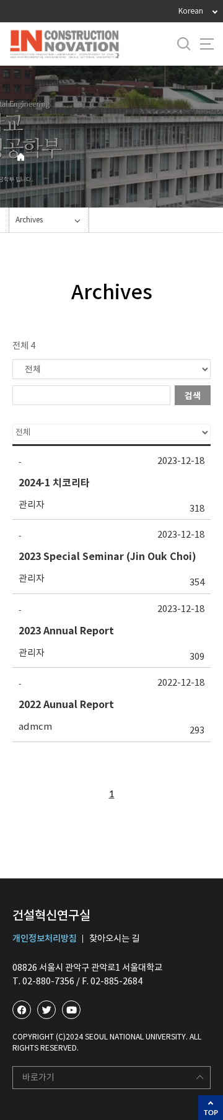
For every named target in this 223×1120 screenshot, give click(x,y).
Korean (190, 10)
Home (20, 157)
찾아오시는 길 (114, 938)
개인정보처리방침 (44, 938)
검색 (193, 395)
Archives (29, 219)
